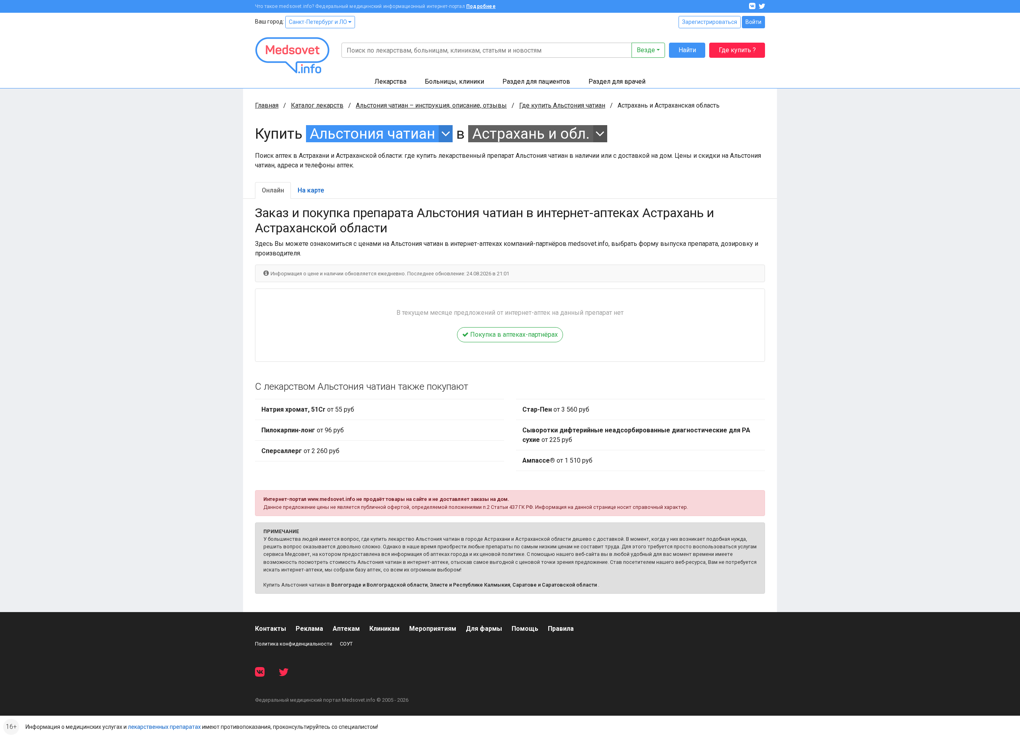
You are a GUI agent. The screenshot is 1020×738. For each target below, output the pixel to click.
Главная (267, 105)
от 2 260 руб (300, 451)
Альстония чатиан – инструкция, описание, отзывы (431, 105)
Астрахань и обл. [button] (531, 133)
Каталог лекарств (317, 105)
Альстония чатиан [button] (372, 133)
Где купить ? (737, 50)
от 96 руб (302, 430)
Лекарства (390, 81)
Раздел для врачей (616, 81)
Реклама (309, 628)
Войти (753, 22)
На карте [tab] (311, 190)
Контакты (270, 628)
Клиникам (384, 628)
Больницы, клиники (454, 81)
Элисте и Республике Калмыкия (470, 585)
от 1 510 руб (557, 460)
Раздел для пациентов (536, 81)
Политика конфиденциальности (293, 644)
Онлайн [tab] (273, 190)
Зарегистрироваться (709, 22)
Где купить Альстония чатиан (562, 105)
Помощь (525, 628)
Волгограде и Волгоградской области (379, 585)
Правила (561, 628)
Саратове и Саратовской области (554, 585)
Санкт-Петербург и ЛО (318, 22)
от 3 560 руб (555, 409)
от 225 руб (636, 435)
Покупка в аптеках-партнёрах (513, 334)
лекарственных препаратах (164, 727)
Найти (687, 50)
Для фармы (484, 628)
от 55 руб (307, 409)
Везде (646, 50)
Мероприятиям (432, 628)
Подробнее (481, 6)
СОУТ (346, 644)
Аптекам (346, 628)
